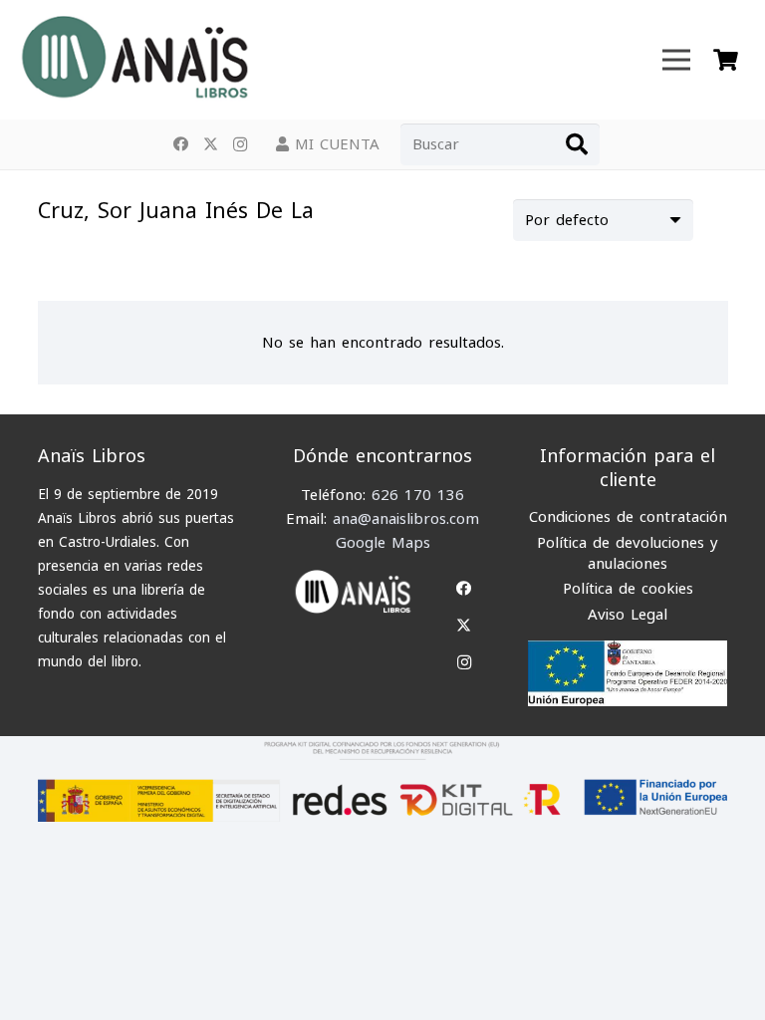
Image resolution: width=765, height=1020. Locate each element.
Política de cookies (628, 589)
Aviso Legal (627, 615)
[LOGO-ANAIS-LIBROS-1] (133, 60)
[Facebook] (180, 144)
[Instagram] (240, 144)
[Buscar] (577, 144)
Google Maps (383, 543)
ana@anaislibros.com (406, 519)
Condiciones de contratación (628, 517)
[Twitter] (210, 144)
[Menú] (676, 60)
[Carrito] (726, 60)
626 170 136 (418, 495)
